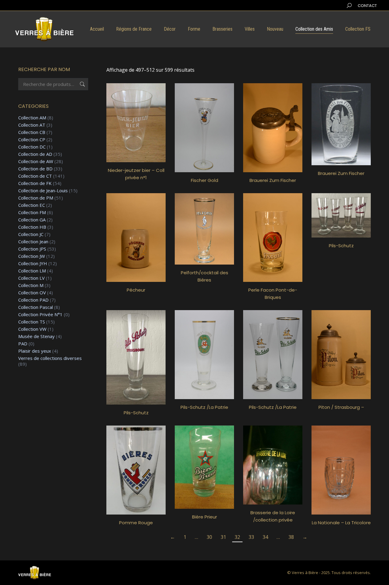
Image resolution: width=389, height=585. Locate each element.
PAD (22, 344)
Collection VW (32, 329)
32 (237, 537)
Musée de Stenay (36, 336)
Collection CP (31, 139)
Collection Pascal (35, 307)
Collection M (30, 285)
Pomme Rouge (136, 522)
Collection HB (32, 227)
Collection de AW (35, 161)
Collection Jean (33, 242)
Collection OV (32, 293)
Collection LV (31, 278)
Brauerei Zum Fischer (273, 180)
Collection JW (31, 256)
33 (251, 537)
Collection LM (32, 271)
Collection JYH (32, 263)
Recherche (82, 84)
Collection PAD (33, 300)
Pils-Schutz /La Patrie (204, 407)
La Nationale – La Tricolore (341, 522)
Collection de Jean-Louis (43, 190)
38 (291, 537)
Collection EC (31, 205)
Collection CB (31, 132)
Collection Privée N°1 (40, 314)
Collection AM (32, 118)
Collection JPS (32, 249)
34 (265, 537)
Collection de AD (35, 154)
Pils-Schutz (341, 245)
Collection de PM (35, 198)
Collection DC (32, 147)
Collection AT (31, 125)
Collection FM (32, 212)
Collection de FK (35, 183)
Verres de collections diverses (50, 358)
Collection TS (31, 322)
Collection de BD (35, 169)
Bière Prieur (204, 517)
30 (209, 537)
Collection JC (30, 234)
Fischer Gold (204, 180)
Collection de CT (35, 176)
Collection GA (32, 220)
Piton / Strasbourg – (341, 407)
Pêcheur (136, 290)
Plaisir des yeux (34, 351)
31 (223, 537)
